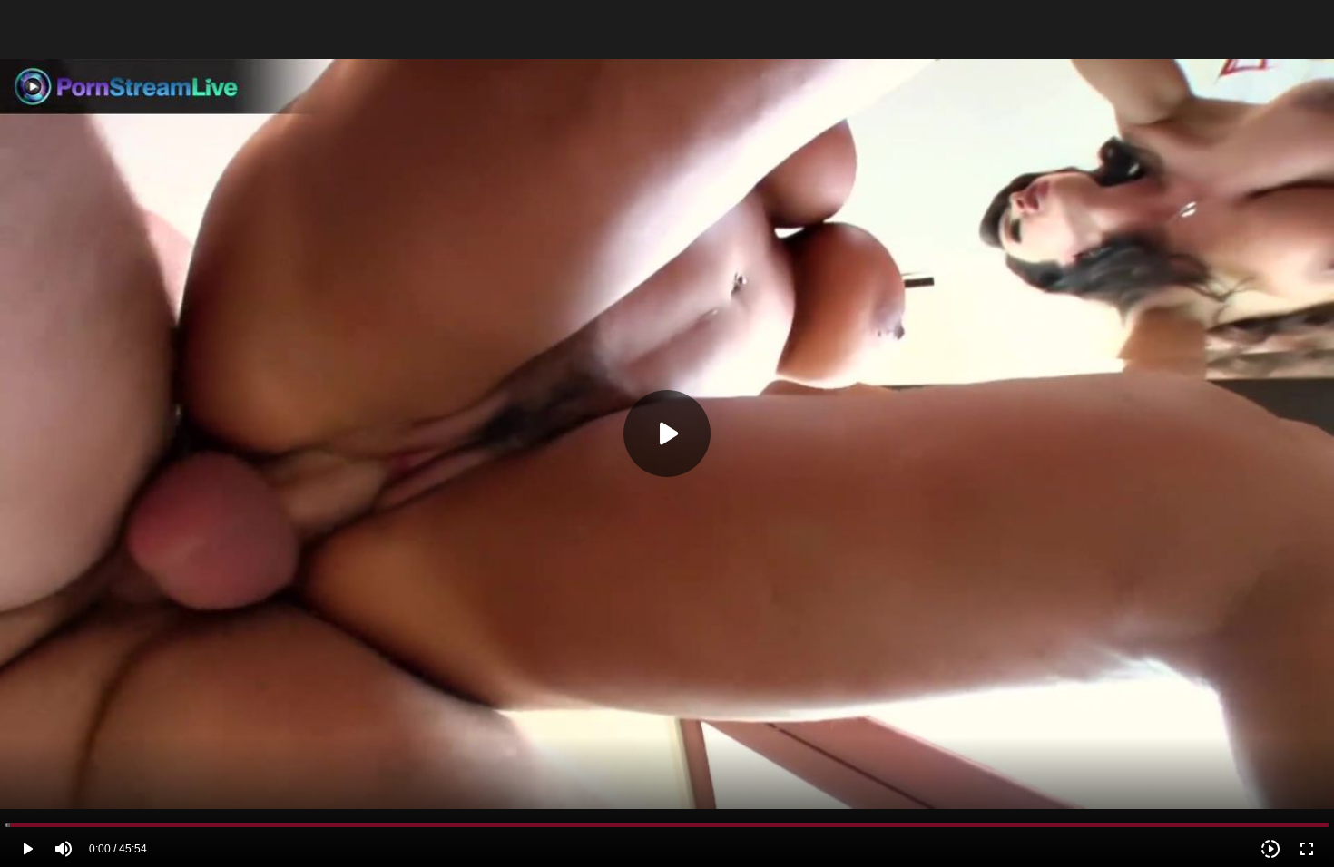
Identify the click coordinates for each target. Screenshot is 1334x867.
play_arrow (27, 849)
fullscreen (1307, 849)
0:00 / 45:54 (118, 849)
